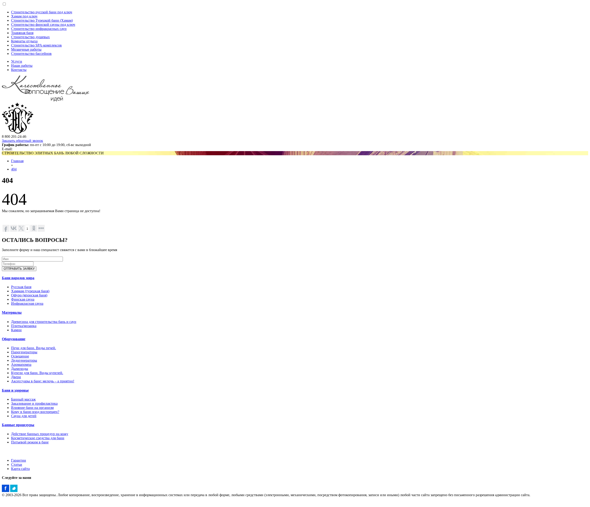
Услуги (16, 61)
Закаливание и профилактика (34, 403)
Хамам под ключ (24, 16)
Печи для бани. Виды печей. (33, 348)
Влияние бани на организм (32, 408)
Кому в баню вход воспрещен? (35, 412)
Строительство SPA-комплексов (36, 45)
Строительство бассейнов (31, 54)
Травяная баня (22, 33)
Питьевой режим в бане (30, 442)
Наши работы (21, 65)
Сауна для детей (23, 416)
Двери (16, 377)
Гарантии (18, 460)
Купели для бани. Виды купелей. (37, 373)
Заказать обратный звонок (22, 141)
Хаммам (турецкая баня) (30, 291)
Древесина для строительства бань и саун (43, 322)
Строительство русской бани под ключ (41, 12)
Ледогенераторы (24, 360)
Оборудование (13, 339)
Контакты (19, 70)
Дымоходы (19, 369)
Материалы (12, 312)
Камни (16, 330)
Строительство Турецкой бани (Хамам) (42, 20)
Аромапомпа (21, 364)
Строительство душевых (30, 37)
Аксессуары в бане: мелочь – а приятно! (42, 381)
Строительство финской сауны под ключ (43, 24)
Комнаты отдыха (24, 41)
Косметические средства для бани (37, 438)
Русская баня (21, 287)
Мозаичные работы (26, 49)
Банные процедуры (18, 425)
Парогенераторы (24, 352)
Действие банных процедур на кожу (39, 434)
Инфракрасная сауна (27, 303)
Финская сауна (22, 299)
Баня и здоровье (15, 390)
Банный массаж (23, 399)
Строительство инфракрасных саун (39, 29)
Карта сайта (20, 469)
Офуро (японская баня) (29, 295)
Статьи (16, 464)
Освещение (20, 356)
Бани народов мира (18, 278)
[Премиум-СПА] (17, 132)
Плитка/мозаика (23, 326)
